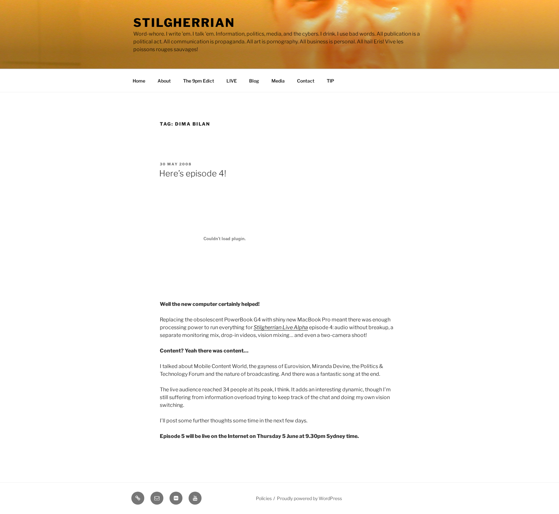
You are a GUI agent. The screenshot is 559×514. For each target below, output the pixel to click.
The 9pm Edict (198, 81)
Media (278, 81)
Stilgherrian (184, 23)
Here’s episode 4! (192, 173)
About (164, 81)
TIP (330, 81)
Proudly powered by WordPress (309, 498)
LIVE (231, 81)
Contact (305, 81)
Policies (264, 498)
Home (139, 81)
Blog (254, 81)
